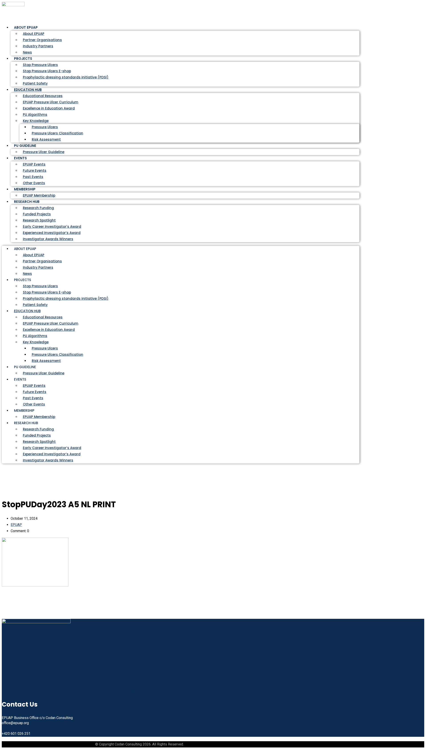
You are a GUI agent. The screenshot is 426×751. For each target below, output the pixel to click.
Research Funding (38, 208)
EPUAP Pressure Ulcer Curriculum (50, 102)
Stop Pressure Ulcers (40, 64)
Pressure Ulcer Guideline (43, 152)
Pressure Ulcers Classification (57, 133)
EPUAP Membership (39, 416)
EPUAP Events (34, 164)
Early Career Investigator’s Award (52, 226)
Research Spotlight (39, 220)
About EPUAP (33, 33)
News (27, 273)
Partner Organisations (42, 40)
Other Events (34, 404)
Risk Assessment (46, 139)
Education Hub (28, 89)
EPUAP (16, 525)
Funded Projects (37, 214)
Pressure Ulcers (45, 127)
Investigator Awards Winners (48, 239)
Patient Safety (35, 304)
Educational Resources (43, 96)
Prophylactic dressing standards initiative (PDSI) (65, 77)
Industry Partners (38, 46)
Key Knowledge (36, 120)
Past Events (33, 176)
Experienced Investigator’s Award (52, 232)
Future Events (34, 170)
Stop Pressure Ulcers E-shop (47, 71)
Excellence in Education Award (49, 108)
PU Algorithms (35, 114)
